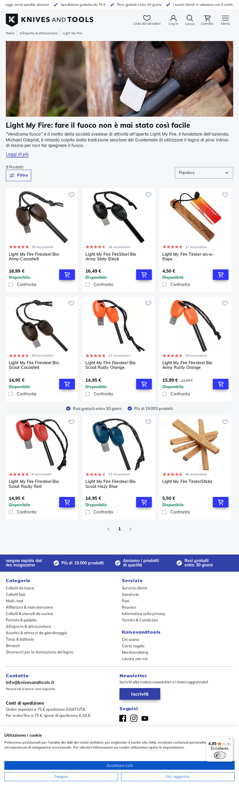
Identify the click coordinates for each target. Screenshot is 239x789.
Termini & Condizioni (140, 620)
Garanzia (130, 594)
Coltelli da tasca (20, 588)
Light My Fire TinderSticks (187, 481)
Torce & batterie (20, 639)
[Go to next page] (130, 529)
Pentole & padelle (21, 620)
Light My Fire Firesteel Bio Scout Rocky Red (34, 484)
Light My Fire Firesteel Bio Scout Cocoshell (34, 365)
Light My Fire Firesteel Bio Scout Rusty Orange (110, 365)
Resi (125, 600)
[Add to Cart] (67, 274)
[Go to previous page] (108, 529)
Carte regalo (133, 646)
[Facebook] (122, 718)
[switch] (220, 755)
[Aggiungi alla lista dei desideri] (71, 194)
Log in (173, 23)
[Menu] (229, 740)
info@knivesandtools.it (30, 682)
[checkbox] (11, 284)
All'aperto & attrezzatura (39, 33)
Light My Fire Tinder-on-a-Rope (188, 257)
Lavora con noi (134, 658)
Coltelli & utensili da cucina (29, 613)
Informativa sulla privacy (144, 613)
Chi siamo (130, 639)
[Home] (49, 17)
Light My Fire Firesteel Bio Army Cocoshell (34, 257)
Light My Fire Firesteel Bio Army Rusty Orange (187, 365)
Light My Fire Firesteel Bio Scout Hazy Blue (110, 484)
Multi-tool (14, 600)
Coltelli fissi (15, 594)
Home (10, 33)
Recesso (129, 607)
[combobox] (204, 173)
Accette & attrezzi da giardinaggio (36, 632)
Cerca (189, 24)
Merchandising (135, 652)
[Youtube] (144, 718)
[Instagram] (133, 718)
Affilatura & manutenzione (29, 607)
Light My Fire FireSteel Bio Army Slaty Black (110, 257)
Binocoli (13, 645)
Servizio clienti (134, 588)
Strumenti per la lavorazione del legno (39, 652)
